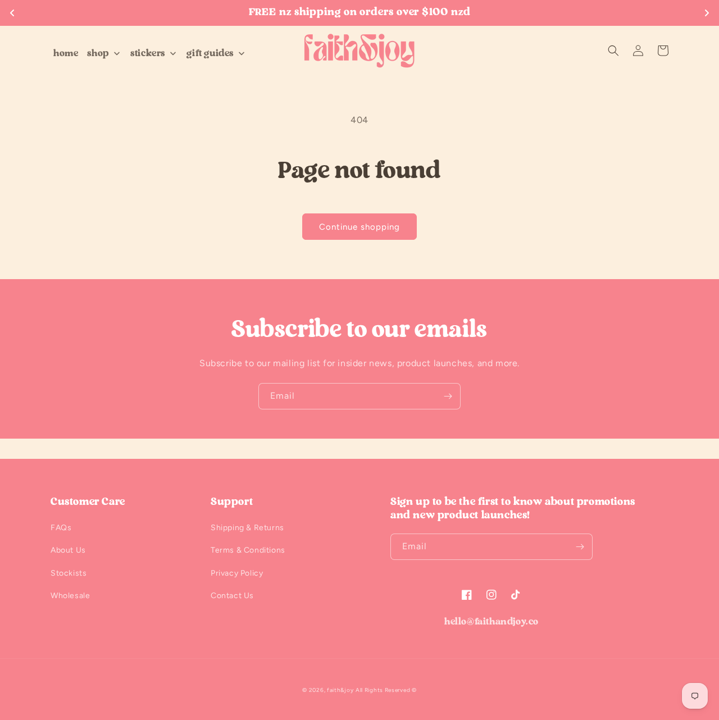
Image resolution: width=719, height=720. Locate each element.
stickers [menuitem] (147, 53)
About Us (68, 550)
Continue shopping (359, 227)
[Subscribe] (447, 396)
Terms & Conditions (248, 550)
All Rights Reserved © (386, 690)
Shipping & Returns (247, 527)
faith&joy (340, 690)
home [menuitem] (65, 53)
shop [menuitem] (97, 53)
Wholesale (70, 595)
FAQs (61, 527)
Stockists (69, 573)
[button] (613, 50)
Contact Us (232, 595)
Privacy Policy (237, 573)
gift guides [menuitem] (210, 53)
